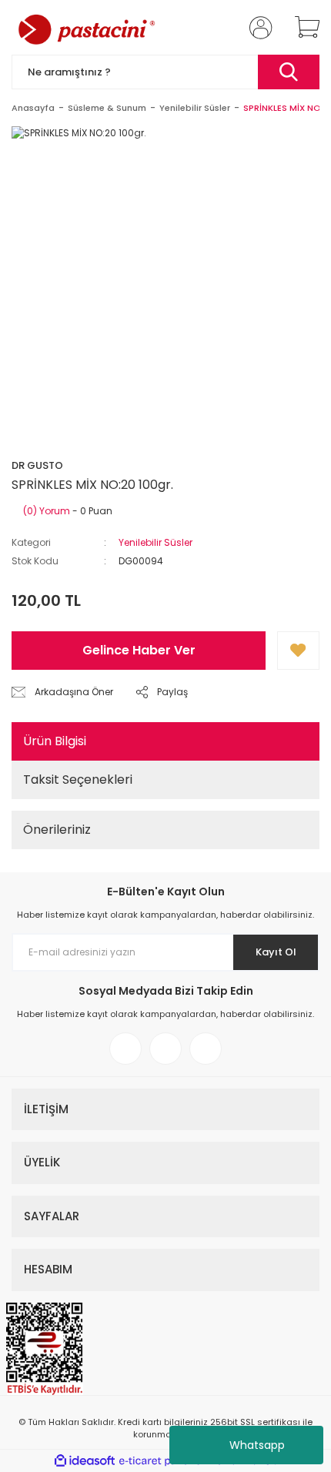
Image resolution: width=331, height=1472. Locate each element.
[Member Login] (256, 27)
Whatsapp (257, 1445)
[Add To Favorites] (298, 650)
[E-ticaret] (164, 1461)
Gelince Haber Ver (139, 650)
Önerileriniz (57, 829)
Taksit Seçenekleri (77, 779)
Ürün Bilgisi (54, 741)
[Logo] (86, 27)
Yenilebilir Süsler (155, 542)
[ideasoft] (84, 1461)
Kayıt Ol (276, 952)
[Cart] (301, 27)
